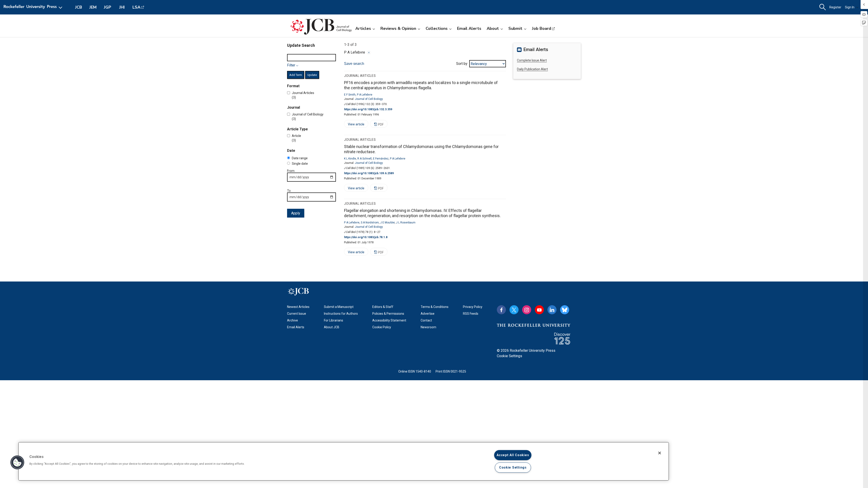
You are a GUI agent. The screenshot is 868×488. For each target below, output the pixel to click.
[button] (17, 462)
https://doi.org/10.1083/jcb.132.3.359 (368, 109)
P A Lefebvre (364, 94)
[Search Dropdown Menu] (822, 7)
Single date (300, 163)
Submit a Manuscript (339, 307)
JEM (93, 7)
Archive (292, 320)
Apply (295, 213)
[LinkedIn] (552, 309)
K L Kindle (350, 158)
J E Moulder (387, 222)
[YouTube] (539, 309)
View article (354, 125)
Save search (354, 64)
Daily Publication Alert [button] (532, 69)
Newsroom (428, 327)
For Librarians (333, 320)
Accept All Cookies (513, 455)
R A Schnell (364, 158)
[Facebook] (501, 309)
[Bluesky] (564, 309)
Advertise (427, 313)
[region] (343, 461)
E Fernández (381, 158)
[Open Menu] (34, 7)
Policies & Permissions (388, 313)
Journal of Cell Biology (369, 99)
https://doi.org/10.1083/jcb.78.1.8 (365, 237)
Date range (300, 158)
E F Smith (350, 94)
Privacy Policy (472, 307)
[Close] (369, 53)
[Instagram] (526, 309)
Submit (515, 28)
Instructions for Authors (341, 313)
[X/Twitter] (514, 309)
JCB (78, 7)
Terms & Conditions (434, 307)
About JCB (331, 327)
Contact (426, 320)
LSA (136, 7)
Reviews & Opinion (398, 28)
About (493, 28)
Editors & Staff (382, 307)
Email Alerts (469, 28)
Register (835, 7)
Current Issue (296, 313)
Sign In (849, 7)
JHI (122, 7)
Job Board (541, 28)
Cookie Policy (381, 327)
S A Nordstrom (370, 222)
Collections (437, 28)
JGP (107, 7)
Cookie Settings (509, 356)
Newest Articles (298, 307)
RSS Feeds (470, 313)
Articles (363, 28)
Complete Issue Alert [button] (532, 60)
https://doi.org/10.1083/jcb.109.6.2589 (369, 173)
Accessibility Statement (389, 320)
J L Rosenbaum (405, 222)
